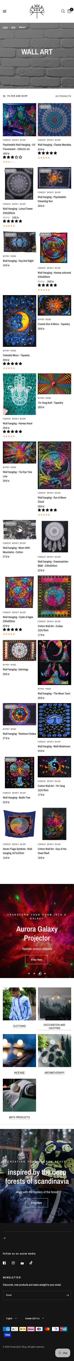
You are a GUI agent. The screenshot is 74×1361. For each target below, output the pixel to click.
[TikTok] (34, 1263)
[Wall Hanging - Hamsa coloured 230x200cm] (54, 247)
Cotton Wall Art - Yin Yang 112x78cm (51, 788)
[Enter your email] (67, 1295)
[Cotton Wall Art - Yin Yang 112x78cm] (54, 766)
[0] (68, 11)
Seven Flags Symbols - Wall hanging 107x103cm (17, 851)
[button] (13, 157)
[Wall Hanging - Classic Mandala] (54, 119)
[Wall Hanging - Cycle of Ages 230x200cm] (19, 592)
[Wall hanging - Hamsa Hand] (19, 394)
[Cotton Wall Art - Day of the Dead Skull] (54, 823)
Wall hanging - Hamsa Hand (17, 423)
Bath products (19, 1117)
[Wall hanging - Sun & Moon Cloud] (54, 465)
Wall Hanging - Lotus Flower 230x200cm (18, 211)
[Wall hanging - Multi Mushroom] (54, 720)
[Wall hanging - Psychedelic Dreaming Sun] (54, 178)
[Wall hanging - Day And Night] (19, 241)
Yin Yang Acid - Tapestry (50, 403)
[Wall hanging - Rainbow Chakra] (19, 714)
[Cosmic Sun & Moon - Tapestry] (54, 305)
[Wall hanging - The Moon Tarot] (54, 662)
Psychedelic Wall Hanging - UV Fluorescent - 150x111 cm (19, 147)
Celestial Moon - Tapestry (16, 355)
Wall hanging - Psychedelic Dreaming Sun (52, 199)
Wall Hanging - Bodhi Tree (16, 797)
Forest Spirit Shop (14, 140)
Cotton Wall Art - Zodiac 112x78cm (50, 628)
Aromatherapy (55, 1072)
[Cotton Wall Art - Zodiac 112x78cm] (54, 596)
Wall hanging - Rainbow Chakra (19, 734)
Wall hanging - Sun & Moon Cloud (52, 500)
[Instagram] (16, 1263)
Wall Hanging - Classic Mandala (54, 145)
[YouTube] (25, 1263)
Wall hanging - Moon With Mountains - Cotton (16, 550)
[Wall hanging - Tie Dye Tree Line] (19, 452)
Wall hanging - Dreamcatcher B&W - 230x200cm (53, 563)
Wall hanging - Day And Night (18, 261)
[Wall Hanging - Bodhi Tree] (19, 772)
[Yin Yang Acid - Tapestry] (54, 383)
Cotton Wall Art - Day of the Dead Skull (52, 851)
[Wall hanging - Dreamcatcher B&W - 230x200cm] (54, 536)
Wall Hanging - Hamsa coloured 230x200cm (54, 275)
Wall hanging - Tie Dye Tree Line (17, 474)
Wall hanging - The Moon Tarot (54, 693)
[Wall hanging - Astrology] (19, 650)
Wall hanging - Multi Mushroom (54, 746)
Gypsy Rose (9, 256)
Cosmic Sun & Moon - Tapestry (54, 324)
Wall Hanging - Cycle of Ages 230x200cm (18, 619)
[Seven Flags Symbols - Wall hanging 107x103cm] (19, 823)
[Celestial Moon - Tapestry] (19, 321)
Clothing (19, 1026)
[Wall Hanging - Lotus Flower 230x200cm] (19, 183)
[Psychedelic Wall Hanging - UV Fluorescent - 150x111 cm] (19, 119)
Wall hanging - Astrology (15, 669)
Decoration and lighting (54, 1026)
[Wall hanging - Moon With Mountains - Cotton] (19, 530)
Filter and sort (17, 95)
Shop (13, 27)
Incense (19, 1072)
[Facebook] (7, 1263)
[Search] (63, 11)
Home (5, 27)
